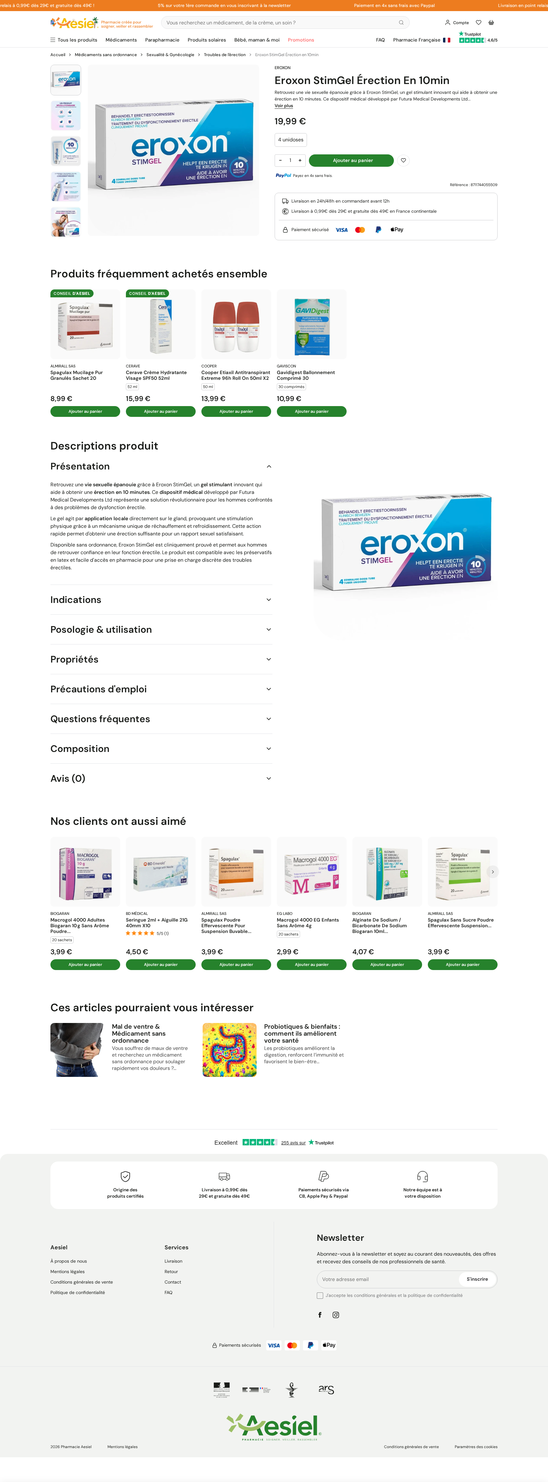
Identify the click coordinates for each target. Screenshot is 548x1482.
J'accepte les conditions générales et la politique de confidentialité (394, 1295)
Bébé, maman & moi (257, 40)
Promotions (301, 40)
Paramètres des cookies (476, 1446)
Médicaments (121, 40)
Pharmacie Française (416, 40)
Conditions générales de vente (81, 1282)
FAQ (380, 40)
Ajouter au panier (85, 411)
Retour (171, 1271)
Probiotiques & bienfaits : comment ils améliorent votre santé (302, 1033)
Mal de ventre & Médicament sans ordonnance (139, 1033)
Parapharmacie (162, 40)
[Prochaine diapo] (492, 871)
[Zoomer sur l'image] (173, 150)
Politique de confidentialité (77, 1292)
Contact (173, 1282)
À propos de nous (68, 1261)
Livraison (173, 1261)
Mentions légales (67, 1271)
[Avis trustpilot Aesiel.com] (470, 33)
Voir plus (284, 105)
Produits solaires (207, 40)
